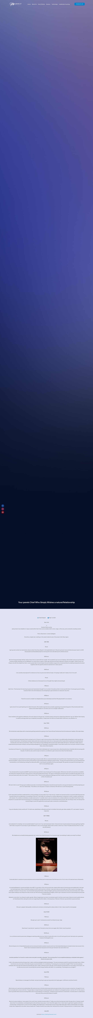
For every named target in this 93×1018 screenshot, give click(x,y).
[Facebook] (2, 505)
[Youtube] (2, 512)
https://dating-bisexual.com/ (48, 1014)
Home (29, 4)
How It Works (41, 4)
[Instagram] (2, 509)
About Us (34, 4)
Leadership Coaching (64, 4)
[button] (79, 4)
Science (48, 4)
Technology (55, 4)
